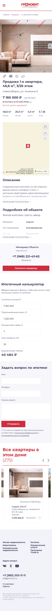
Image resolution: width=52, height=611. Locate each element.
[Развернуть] (45, 126)
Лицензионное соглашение (25, 170)
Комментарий (8, 400)
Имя (3, 374)
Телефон (5, 387)
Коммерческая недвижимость (10, 549)
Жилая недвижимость (14, 542)
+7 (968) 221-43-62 (26, 256)
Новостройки (9, 545)
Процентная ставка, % (12, 325)
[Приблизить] (45, 132)
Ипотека (35, 542)
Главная (6, 15)
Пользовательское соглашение (16, 596)
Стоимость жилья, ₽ (11, 299)
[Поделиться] (23, 76)
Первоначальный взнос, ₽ (14, 312)
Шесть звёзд (32, 215)
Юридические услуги (38, 546)
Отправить (13, 424)
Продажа (15, 15)
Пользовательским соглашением (15, 436)
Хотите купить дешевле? (15, 105)
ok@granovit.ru (10, 578)
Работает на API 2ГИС (27, 169)
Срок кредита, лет (10, 338)
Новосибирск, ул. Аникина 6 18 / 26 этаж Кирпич (26, 510)
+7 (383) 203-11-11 (14, 575)
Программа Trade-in (36, 551)
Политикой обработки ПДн (25, 433)
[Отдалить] (45, 137)
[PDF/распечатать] (11, 76)
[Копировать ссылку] (4, 76)
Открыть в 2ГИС (42, 171)
